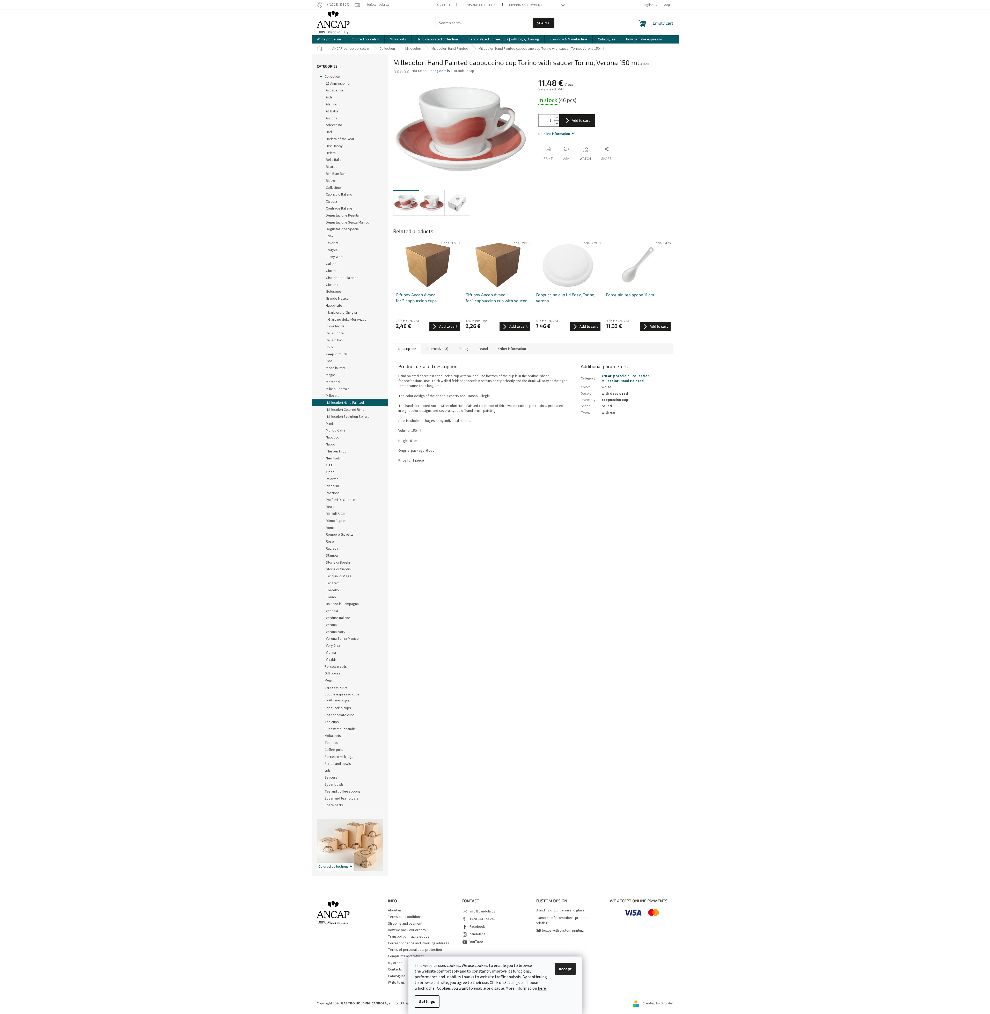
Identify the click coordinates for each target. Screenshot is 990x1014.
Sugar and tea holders (342, 798)
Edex (329, 236)
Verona (331, 625)
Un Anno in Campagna (342, 604)
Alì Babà (332, 111)
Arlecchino (334, 125)
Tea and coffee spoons (343, 791)
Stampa (332, 555)
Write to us (396, 982)
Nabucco (332, 437)
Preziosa (333, 493)
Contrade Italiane (339, 208)
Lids (328, 770)
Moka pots (333, 735)
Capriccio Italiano (339, 194)
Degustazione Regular (343, 215)
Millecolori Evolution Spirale (348, 416)
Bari (329, 132)
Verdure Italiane (338, 618)
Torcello (332, 590)
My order (395, 963)
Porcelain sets (336, 666)
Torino (331, 597)
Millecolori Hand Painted (345, 402)
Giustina (332, 284)
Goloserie (333, 291)
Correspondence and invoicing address (418, 943)
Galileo (331, 264)
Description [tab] (407, 348)
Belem (331, 153)
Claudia (331, 201)
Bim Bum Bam (336, 173)
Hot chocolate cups (340, 715)
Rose (330, 541)
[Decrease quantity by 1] (556, 123)
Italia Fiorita (335, 333)
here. (542, 988)
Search (543, 23)
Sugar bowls (334, 784)
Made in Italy (335, 368)
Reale (330, 506)
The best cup (336, 451)
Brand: (464, 71)
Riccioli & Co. (336, 513)
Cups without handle (340, 729)
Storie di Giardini (338, 569)
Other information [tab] (512, 348)
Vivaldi (331, 659)
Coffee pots (334, 749)
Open (330, 472)
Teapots (331, 742)
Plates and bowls (338, 763)
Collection (332, 76)
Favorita (332, 243)
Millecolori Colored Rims (345, 409)
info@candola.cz (482, 911)
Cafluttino (333, 187)
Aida (329, 97)
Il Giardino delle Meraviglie (346, 319)
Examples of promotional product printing (562, 920)
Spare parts (334, 805)
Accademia (334, 90)
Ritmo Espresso (338, 520)
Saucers (331, 777)
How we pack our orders (407, 930)
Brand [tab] (483, 348)
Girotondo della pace (342, 278)
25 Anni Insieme (338, 83)
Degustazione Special (343, 229)
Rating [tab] (463, 348)
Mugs (329, 680)
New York (333, 458)
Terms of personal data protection (415, 949)
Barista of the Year (340, 139)
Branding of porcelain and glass (560, 910)
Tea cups (332, 722)
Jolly (329, 347)
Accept (565, 969)
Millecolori (334, 395)
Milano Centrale (338, 389)
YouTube (476, 941)
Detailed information (554, 133)
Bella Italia (333, 159)
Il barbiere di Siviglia (341, 312)
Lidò (329, 361)
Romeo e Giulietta (340, 534)
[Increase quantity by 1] (556, 117)
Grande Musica (337, 298)
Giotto (331, 271)
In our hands (335, 326)
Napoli (330, 444)
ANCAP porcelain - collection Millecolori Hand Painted (626, 378)
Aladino (331, 104)
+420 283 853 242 (482, 919)
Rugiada (332, 548)
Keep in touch (336, 354)
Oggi (329, 465)
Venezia (332, 611)
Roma (330, 527)
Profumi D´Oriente (340, 499)
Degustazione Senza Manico (347, 222)
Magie (330, 375)
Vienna (331, 652)
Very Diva (333, 645)
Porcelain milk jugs (339, 756)
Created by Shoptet (658, 1003)
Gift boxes (332, 673)
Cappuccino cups (338, 708)
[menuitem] (329, 39)
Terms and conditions (479, 5)
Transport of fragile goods (408, 936)
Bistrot (331, 180)
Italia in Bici (334, 340)
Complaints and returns (406, 956)
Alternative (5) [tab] (437, 348)
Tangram (333, 583)
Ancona (331, 118)
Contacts (395, 969)
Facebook (477, 926)
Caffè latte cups (337, 701)
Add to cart (581, 120)
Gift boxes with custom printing (560, 930)
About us (444, 5)
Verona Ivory (335, 632)
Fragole (332, 250)
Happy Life (334, 305)
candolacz (477, 934)
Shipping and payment (525, 5)
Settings (427, 1001)
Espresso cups (336, 687)
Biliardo (332, 166)
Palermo (332, 479)
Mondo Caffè (336, 430)
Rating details (439, 71)
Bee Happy (334, 146)
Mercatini (333, 382)
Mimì (329, 423)
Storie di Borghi (338, 562)
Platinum (332, 486)
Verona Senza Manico (342, 638)
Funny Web (334, 257)
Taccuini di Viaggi (339, 576)
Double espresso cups (342, 694)
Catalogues (397, 976)
